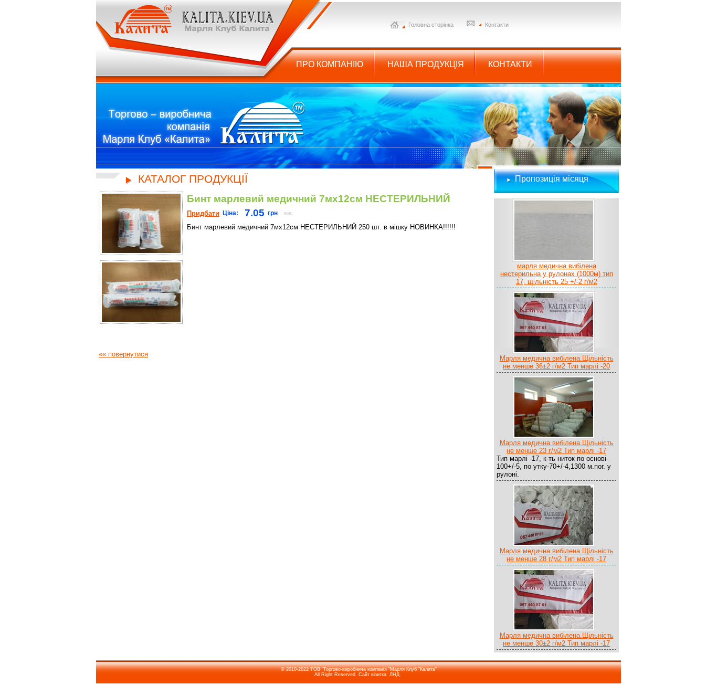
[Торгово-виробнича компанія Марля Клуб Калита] (186, 32)
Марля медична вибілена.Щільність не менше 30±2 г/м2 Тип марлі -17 (557, 639)
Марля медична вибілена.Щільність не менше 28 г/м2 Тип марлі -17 (557, 555)
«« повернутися (123, 354)
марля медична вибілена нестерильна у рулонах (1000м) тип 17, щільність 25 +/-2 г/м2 (556, 274)
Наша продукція (425, 64)
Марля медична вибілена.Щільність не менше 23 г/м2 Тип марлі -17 (557, 447)
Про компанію (329, 64)
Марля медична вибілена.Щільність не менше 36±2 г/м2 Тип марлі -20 (557, 362)
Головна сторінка (431, 25)
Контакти (497, 25)
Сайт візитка (372, 674)
